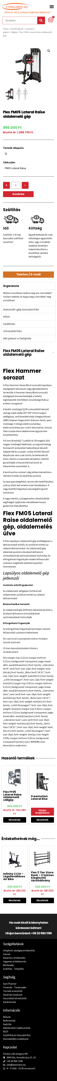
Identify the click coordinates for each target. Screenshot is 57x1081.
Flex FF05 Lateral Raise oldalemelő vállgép (12, 796)
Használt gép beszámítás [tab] (21, 309)
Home (6, 28)
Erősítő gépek (16, 28)
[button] (51, 6)
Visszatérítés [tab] (12, 331)
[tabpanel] (28, 298)
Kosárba (18, 194)
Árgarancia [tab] (11, 286)
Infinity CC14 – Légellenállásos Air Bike (14, 876)
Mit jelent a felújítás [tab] (17, 338)
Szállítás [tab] (9, 324)
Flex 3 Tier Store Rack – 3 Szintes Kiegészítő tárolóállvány (42, 876)
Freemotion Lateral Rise (39, 797)
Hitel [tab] (6, 317)
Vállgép (14, 32)
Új (6, 154)
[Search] (41, 20)
